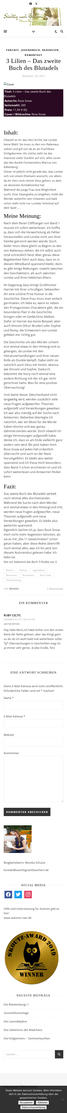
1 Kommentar (55, 589)
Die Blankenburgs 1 (16, 1004)
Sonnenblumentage (16, 1013)
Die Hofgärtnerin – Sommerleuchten (27, 1038)
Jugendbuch (30, 50)
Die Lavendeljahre (15, 1021)
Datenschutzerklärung (33, 1107)
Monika (14, 588)
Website (9, 735)
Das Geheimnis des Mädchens (23, 1030)
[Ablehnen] (62, 1099)
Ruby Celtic (12, 615)
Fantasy (12, 50)
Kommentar (11, 753)
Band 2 (9, 570)
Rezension (50, 50)
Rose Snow (45, 575)
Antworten (12, 624)
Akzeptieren (26, 1102)
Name (9, 698)
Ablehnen (42, 1102)
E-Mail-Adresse (14, 716)
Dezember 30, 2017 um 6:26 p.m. (19, 619)
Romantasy (33, 55)
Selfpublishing (13, 580)
